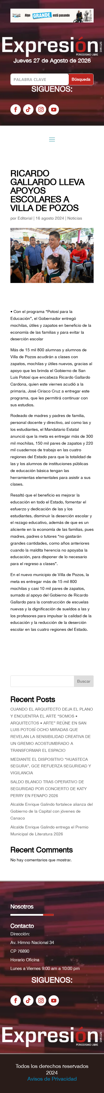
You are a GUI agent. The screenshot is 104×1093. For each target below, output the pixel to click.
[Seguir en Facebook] (15, 109)
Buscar (83, 681)
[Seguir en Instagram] (41, 109)
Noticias (74, 218)
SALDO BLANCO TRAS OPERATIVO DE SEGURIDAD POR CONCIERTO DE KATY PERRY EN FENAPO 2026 (48, 788)
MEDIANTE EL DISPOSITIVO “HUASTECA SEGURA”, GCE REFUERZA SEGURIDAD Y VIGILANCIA (50, 766)
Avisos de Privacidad (52, 1079)
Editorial (25, 218)
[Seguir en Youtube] (54, 109)
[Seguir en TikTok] (28, 109)
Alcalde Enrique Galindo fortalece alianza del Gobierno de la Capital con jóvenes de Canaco (51, 811)
